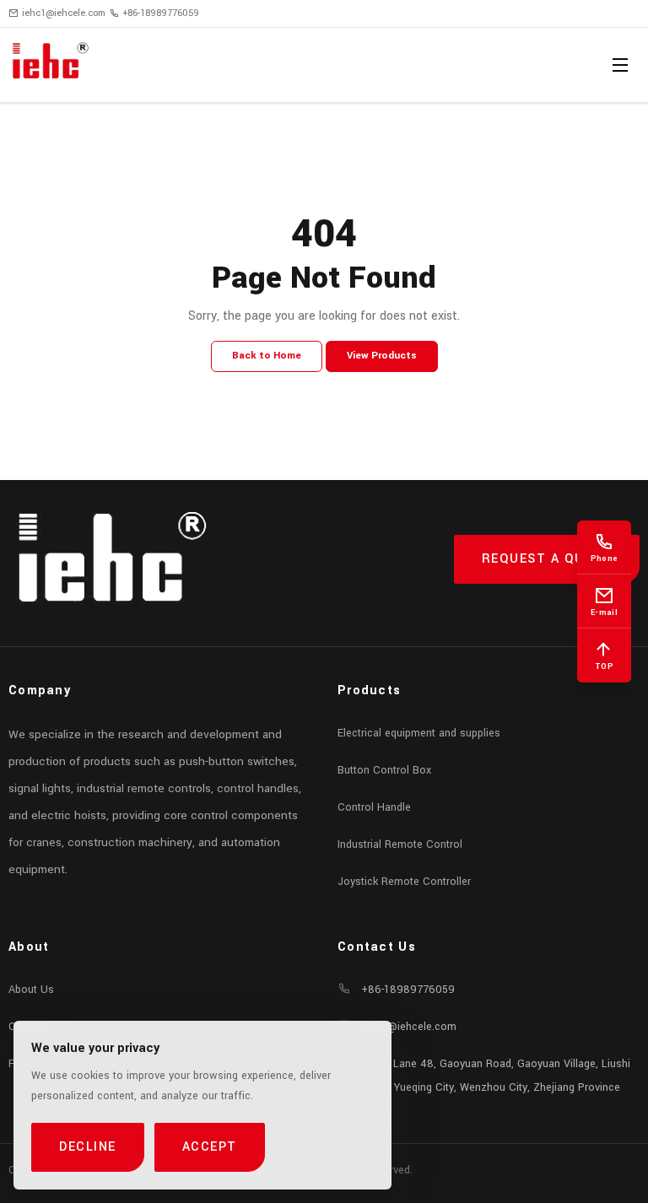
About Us (31, 989)
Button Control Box (384, 770)
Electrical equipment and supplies (419, 733)
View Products (382, 355)
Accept (209, 1147)
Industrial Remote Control (400, 844)
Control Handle (374, 807)
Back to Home (266, 355)
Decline (87, 1147)
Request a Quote (547, 559)
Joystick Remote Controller (404, 881)
